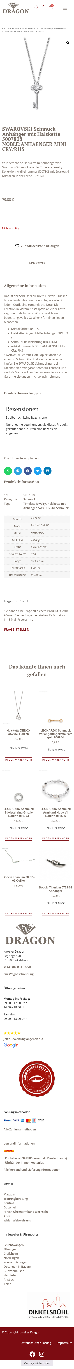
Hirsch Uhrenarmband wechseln (26, 1212)
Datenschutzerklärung (36, 1343)
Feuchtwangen (14, 1245)
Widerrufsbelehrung (17, 1220)
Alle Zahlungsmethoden (20, 1129)
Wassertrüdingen (15, 1262)
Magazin (9, 1194)
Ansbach (9, 1280)
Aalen (7, 1284)
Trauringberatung (16, 1199)
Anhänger (36, 540)
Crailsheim (11, 1254)
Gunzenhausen (14, 1271)
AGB (7, 1216)
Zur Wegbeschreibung (19, 974)
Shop (10, 28)
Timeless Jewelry (34, 504)
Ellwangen (10, 1249)
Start (4, 28)
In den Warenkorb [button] (18, 759)
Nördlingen (11, 1258)
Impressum (64, 1343)
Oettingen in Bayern (17, 1267)
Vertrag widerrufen (37, 1363)
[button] (65, 8)
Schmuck (18, 28)
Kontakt (9, 1203)
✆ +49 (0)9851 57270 (17, 967)
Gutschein (10, 1207)
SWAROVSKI (46, 508)
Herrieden (10, 1275)
